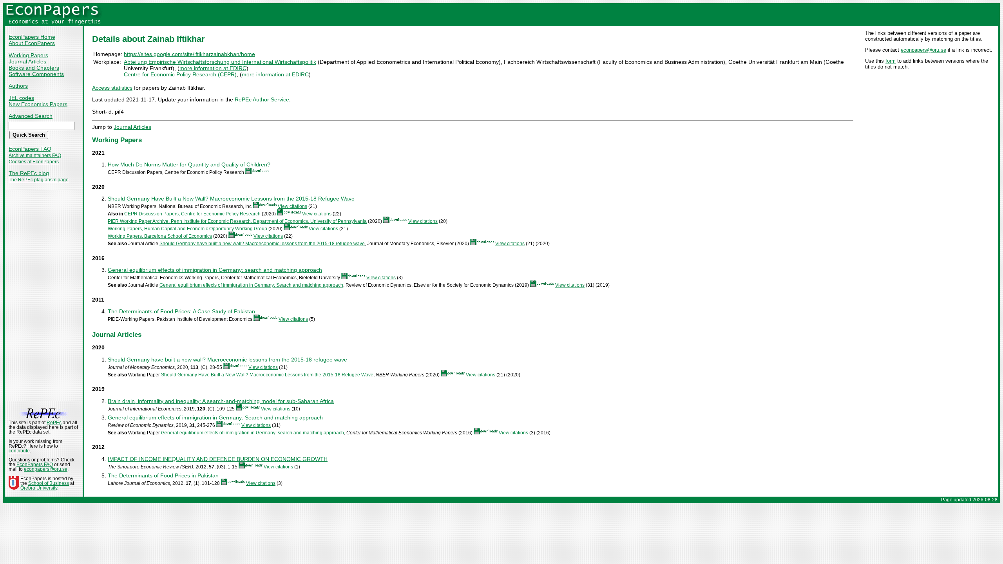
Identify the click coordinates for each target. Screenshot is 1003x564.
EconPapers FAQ (30, 149)
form (890, 61)
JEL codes (21, 98)
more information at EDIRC (212, 68)
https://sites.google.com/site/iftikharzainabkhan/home (189, 54)
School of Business (48, 483)
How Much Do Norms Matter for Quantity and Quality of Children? (189, 164)
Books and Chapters (34, 68)
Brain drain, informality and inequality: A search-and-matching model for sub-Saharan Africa (221, 401)
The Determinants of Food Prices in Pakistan (163, 475)
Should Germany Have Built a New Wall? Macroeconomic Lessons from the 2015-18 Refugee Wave (231, 198)
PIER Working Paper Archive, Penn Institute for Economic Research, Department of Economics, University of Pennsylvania (237, 221)
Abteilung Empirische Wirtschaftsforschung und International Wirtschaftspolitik (220, 62)
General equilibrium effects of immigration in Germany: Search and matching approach (251, 285)
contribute (19, 450)
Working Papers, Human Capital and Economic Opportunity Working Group (187, 228)
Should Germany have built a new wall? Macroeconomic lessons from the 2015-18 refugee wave (262, 243)
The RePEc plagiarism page (39, 179)
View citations (292, 206)
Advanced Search (31, 116)
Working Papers (28, 55)
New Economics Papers (38, 104)
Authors (18, 86)
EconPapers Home (32, 37)
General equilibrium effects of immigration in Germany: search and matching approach (215, 270)
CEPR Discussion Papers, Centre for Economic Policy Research (192, 214)
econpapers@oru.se (923, 50)
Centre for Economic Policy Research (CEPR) (180, 74)
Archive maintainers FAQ (35, 155)
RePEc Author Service (262, 99)
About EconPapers (32, 43)
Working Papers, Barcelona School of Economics (160, 236)
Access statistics (112, 88)
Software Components (36, 74)
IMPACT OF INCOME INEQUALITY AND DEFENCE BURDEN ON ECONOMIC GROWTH (218, 459)
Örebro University (38, 488)
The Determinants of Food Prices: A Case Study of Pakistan (181, 311)
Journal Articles (27, 61)
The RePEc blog (29, 173)
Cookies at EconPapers (34, 161)
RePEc (54, 422)
